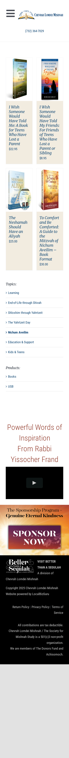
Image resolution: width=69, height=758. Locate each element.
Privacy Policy (40, 607)
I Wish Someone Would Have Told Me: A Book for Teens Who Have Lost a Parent (18, 125)
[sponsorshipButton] (34, 524)
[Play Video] (34, 483)
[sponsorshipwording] (34, 508)
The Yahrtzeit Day (19, 322)
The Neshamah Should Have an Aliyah (18, 226)
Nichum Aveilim (18, 332)
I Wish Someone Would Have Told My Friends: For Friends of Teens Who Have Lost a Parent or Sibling (49, 130)
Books (12, 376)
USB (10, 386)
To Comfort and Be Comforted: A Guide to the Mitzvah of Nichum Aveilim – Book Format (49, 238)
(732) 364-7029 (34, 31)
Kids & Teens (16, 352)
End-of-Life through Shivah (24, 303)
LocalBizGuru (40, 594)
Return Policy (20, 607)
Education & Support (21, 342)
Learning (13, 293)
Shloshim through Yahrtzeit (25, 313)
